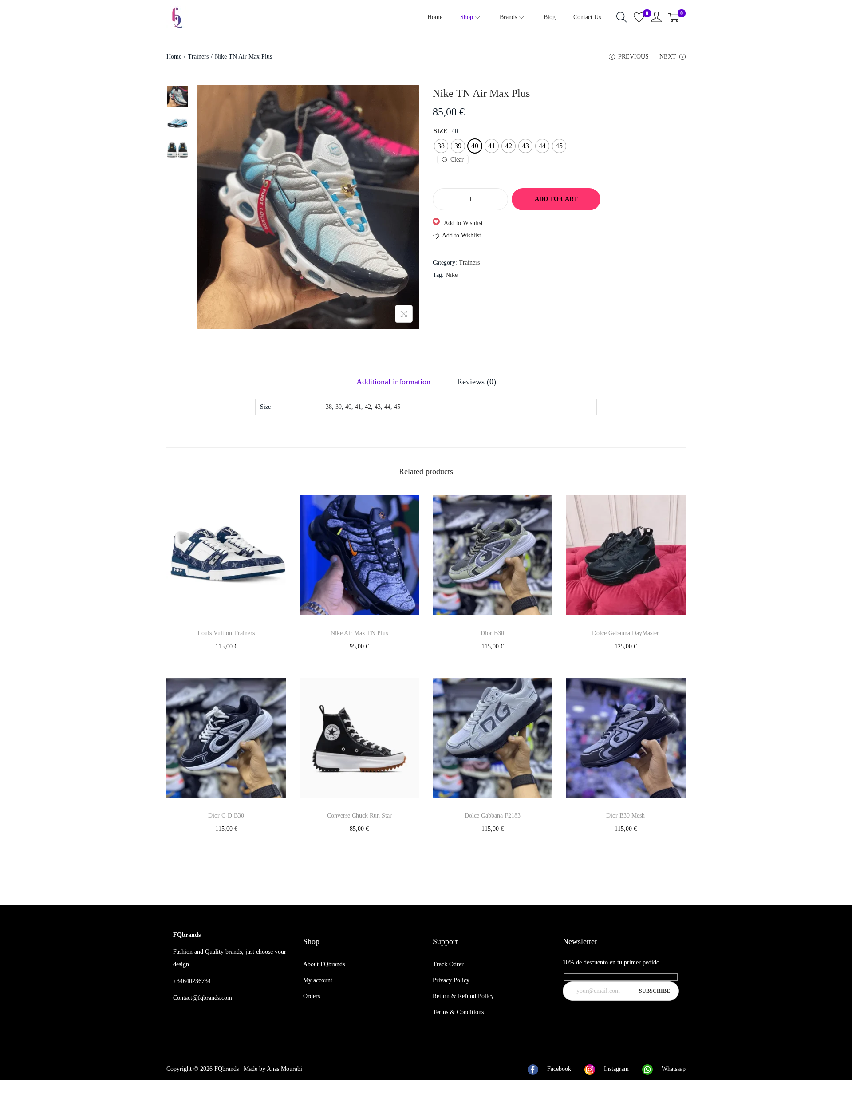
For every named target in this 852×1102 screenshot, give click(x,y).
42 (368, 406)
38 (329, 406)
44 (387, 406)
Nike (452, 275)
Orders (311, 996)
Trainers (198, 56)
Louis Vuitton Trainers (226, 633)
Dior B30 (492, 633)
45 (397, 406)
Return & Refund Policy (463, 996)
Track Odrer (448, 964)
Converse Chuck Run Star (359, 815)
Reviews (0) (476, 381)
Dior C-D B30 (226, 815)
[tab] (393, 381)
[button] (458, 223)
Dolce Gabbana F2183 (493, 815)
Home (173, 56)
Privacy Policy (451, 980)
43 (378, 406)
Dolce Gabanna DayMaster (625, 633)
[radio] (441, 146)
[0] (639, 17)
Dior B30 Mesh (625, 815)
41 (358, 406)
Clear (457, 159)
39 (338, 406)
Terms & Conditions (458, 1012)
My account (317, 980)
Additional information (393, 381)
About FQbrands (324, 964)
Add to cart (556, 199)
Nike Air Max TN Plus (359, 633)
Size (440, 131)
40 (348, 406)
